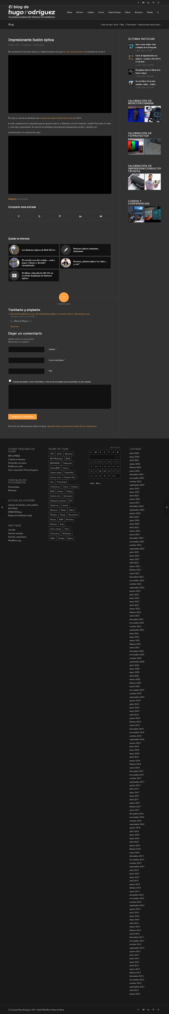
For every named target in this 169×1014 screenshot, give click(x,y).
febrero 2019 (135, 721)
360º (52, 453)
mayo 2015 (134, 877)
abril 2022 (134, 605)
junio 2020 (134, 668)
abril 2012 (134, 990)
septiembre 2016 (137, 824)
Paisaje (62, 514)
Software (53, 524)
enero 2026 (135, 470)
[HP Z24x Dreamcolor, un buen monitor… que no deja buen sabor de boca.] (166, 507)
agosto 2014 (135, 908)
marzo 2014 (135, 926)
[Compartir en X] (39, 216)
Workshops (67, 533)
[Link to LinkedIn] (148, 2)
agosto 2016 (135, 827)
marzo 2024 (135, 530)
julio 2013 (134, 954)
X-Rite (52, 538)
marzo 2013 (135, 969)
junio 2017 (134, 792)
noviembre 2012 (137, 979)
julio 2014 (134, 912)
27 (109, 475)
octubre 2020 (135, 658)
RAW (61, 519)
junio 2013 (134, 958)
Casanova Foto (69, 477)
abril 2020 (134, 675)
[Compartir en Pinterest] (60, 216)
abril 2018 (134, 756)
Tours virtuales (55, 529)
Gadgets (70, 491)
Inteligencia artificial (58, 500)
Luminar (65, 505)
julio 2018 (134, 746)
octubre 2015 (135, 862)
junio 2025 (134, 488)
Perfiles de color (15, 466)
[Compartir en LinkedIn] (80, 216)
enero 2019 (135, 725)
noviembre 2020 (137, 654)
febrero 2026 (135, 467)
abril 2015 (134, 880)
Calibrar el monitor (16, 459)
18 (100, 471)
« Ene (91, 483)
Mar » (98, 483)
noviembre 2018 (137, 732)
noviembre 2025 (137, 477)
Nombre (53, 349)
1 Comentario (26, 45)
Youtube (61, 538)
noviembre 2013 (137, 940)
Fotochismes (13, 486)
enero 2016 (135, 852)
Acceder (12, 529)
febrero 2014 (135, 930)
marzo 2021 (135, 640)
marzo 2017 (135, 802)
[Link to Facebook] (138, 2)
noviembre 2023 (137, 541)
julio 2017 (134, 788)
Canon (65, 468)
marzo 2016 (135, 845)
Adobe (59, 453)
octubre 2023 (135, 544)
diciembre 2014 (137, 894)
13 (109, 466)
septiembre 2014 (137, 905)
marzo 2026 (135, 463)
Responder (15, 326)
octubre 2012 (135, 983)
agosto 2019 (135, 700)
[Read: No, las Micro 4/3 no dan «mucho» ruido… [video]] (131, 83)
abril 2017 (134, 799)
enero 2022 (135, 615)
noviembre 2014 (137, 898)
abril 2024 (134, 527)
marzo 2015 (135, 884)
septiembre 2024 (137, 509)
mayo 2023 (134, 559)
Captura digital (55, 472)
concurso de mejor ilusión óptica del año (58, 117)
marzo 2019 (135, 718)
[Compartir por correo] (101, 216)
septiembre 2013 (137, 947)
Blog (11, 24)
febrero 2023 (135, 569)
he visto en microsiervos (74, 51)
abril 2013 (134, 965)
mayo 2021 (134, 636)
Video (67, 529)
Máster (63, 510)
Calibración (67, 463)
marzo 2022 (135, 608)
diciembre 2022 (137, 576)
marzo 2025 (135, 499)
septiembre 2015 (137, 866)
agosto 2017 (135, 785)
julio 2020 (134, 665)
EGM (52, 491)
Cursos (65, 486)
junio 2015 (134, 873)
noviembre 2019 (137, 689)
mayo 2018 (134, 753)
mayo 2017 (134, 795)
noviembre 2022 (137, 580)
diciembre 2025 (137, 474)
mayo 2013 (134, 961)
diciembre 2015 (137, 855)
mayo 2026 (134, 456)
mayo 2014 (134, 919)
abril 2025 (134, 495)
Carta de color (55, 477)
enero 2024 (135, 534)
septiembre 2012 (137, 986)
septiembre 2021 (137, 629)
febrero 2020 (135, 682)
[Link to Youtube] (143, 2)
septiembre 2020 (137, 661)
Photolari (12, 490)
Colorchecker (62, 482)
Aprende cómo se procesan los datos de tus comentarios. (72, 426)
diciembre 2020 (137, 651)
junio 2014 (134, 916)
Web (50, 371)
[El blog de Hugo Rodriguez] (31, 12)
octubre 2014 (135, 901)
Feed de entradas (15, 533)
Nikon (71, 510)
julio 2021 (134, 633)
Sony (62, 524)
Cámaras (74, 486)
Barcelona (69, 453)
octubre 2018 (135, 735)
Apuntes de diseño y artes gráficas (23, 504)
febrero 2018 (135, 764)
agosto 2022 (135, 590)
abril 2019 (134, 714)
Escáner (60, 491)
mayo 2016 (134, 838)
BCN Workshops (56, 458)
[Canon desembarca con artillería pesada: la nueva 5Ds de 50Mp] (2, 507)
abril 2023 (134, 562)
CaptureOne (69, 472)
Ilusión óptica (22, 199)
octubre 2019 (135, 693)
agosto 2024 (135, 513)
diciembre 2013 (137, 937)
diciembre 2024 (137, 506)
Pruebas (53, 519)
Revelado (69, 519)
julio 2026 (134, 453)
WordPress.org (14, 540)
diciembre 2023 (137, 537)
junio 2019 (134, 707)
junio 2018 (134, 749)
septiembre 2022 (137, 587)
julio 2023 (134, 552)
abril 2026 (134, 460)
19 (105, 471)
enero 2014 (135, 933)
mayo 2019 (134, 710)
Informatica (68, 496)
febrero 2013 (135, 972)
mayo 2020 (134, 672)
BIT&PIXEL (55, 463)
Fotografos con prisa (17, 462)
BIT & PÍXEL (14, 455)
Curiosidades (39, 45)
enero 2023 (135, 573)
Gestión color (55, 496)
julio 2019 (134, 704)
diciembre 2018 (137, 728)
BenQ (68, 458)
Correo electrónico (57, 360)
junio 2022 (134, 598)
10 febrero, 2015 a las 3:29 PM (23, 316)
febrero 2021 (135, 643)
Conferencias (55, 486)
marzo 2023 (135, 566)
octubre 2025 (135, 481)
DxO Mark (13, 508)
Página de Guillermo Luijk (20, 515)
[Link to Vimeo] (153, 2)
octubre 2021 (135, 626)
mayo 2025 (134, 491)
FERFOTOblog (15, 511)
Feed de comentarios (17, 536)
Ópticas (70, 538)
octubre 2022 (135, 583)
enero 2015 (135, 891)
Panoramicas (73, 514)
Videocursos (55, 533)
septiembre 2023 (137, 548)
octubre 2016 (135, 820)
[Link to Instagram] (158, 2)
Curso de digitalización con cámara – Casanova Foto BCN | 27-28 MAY (148, 58)
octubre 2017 (135, 778)
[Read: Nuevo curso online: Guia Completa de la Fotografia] (131, 46)
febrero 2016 (135, 848)
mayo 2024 (134, 523)
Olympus (53, 514)
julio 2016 (134, 831)
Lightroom (54, 505)
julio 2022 (134, 594)
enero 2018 (135, 767)
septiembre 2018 (137, 739)
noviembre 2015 (137, 859)
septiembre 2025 (137, 484)
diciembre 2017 (137, 771)
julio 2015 (134, 870)
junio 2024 (134, 520)
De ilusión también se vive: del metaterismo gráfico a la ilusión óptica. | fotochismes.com (50, 313)
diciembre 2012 (137, 975)
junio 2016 (134, 834)
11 (100, 466)
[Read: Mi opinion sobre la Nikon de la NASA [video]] (131, 72)
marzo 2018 (135, 760)
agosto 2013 (135, 951)
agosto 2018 (135, 742)
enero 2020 (135, 686)
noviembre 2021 (137, 622)
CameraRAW (55, 468)
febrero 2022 (135, 612)
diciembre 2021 (137, 619)
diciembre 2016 (137, 813)
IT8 (70, 500)
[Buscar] (158, 12)
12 (105, 466)
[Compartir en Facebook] (18, 216)
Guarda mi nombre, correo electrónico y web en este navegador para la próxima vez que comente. (52, 381)
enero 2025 (135, 502)
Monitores (54, 510)
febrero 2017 (135, 806)
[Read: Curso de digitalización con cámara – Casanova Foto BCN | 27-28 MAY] (131, 57)
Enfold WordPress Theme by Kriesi (50, 1009)
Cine (52, 482)
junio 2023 (134, 555)
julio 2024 (134, 516)
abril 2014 (134, 923)
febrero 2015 (135, 887)
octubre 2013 (135, 944)
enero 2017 (135, 809)
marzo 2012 (135, 993)
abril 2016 (134, 841)
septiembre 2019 (137, 696)
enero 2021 (135, 647)
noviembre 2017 (137, 774)
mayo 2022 (134, 601)
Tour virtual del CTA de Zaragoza (23, 469)
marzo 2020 (135, 679)
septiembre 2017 (137, 781)
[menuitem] (69, 12)
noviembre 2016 (137, 817)
